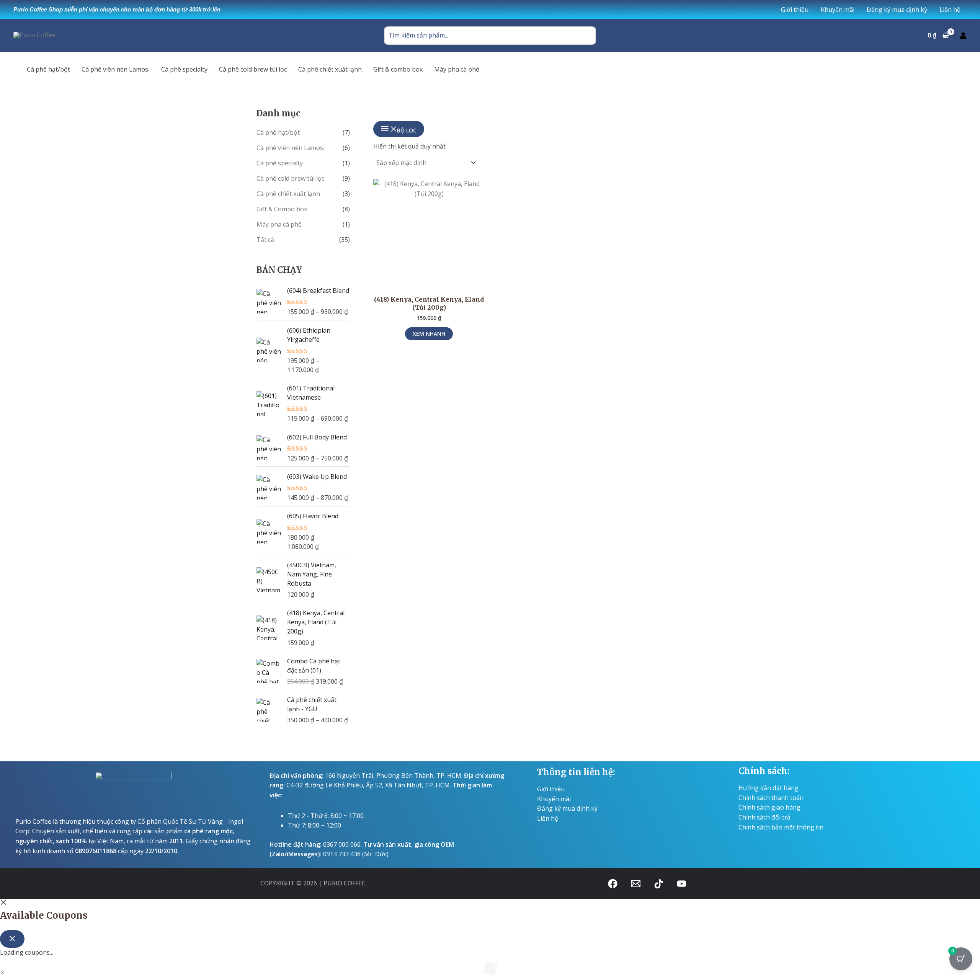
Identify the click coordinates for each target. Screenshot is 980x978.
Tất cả (265, 239)
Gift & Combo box (281, 209)
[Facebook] (612, 883)
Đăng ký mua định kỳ (567, 808)
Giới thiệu (551, 789)
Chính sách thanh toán (771, 798)
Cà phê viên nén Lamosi (290, 148)
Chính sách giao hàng (769, 807)
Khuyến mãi (554, 799)
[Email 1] (635, 883)
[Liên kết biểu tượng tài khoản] (963, 35)
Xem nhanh (429, 333)
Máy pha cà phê (279, 224)
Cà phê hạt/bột (278, 132)
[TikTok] (658, 883)
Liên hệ (547, 818)
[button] (2, 972)
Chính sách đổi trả (764, 817)
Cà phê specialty (279, 163)
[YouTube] (681, 883)
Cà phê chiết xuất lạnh (288, 193)
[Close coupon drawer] (12, 939)
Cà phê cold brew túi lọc (290, 178)
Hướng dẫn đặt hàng (768, 788)
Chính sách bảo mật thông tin (780, 827)
